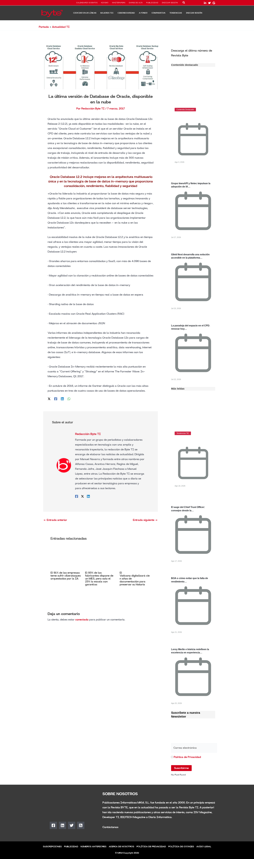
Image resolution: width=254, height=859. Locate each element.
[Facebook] (55, 398)
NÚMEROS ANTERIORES (93, 846)
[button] (184, 3)
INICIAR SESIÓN (170, 3)
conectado (81, 619)
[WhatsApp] (68, 398)
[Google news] (214, 3)
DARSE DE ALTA (136, 3)
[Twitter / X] (49, 398)
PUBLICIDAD (152, 3)
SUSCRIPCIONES (52, 846)
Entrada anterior (55, 520)
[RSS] (80, 825)
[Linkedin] (62, 398)
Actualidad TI (61, 26)
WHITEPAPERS (118, 3)
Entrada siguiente (145, 520)
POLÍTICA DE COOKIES (181, 846)
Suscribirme (181, 768)
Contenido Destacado (185, 110)
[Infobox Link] (193, 52)
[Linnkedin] (205, 3)
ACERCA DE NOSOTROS (121, 846)
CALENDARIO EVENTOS (87, 3)
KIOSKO (104, 3)
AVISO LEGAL (203, 846)
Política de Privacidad (187, 757)
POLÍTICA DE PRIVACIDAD (151, 846)
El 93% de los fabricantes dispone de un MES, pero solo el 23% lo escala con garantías (99, 578)
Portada (44, 26)
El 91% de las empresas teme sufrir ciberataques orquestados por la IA (66, 575)
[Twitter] (209, 3)
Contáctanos (110, 827)
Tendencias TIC (183, 433)
